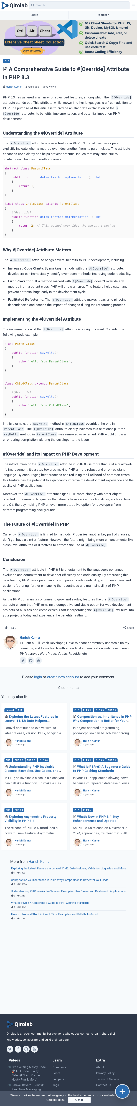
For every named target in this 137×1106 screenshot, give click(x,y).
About (100, 1067)
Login (34, 15)
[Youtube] (34, 1049)
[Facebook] (18, 1049)
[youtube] (38, 660)
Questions (59, 1067)
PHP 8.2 (87, 710)
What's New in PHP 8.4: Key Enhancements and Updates (96, 819)
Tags (55, 1085)
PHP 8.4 (112, 710)
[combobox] (79, 5)
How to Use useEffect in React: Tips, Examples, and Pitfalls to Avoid (54, 914)
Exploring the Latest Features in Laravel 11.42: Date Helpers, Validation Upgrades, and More (31, 721)
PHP (6, 61)
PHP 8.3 (99, 710)
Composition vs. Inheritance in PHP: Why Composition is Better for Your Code (103, 721)
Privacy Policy (105, 1073)
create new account (63, 677)
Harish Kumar (14, 86)
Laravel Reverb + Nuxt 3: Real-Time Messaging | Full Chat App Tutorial (28, 1089)
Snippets (58, 1079)
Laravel (10, 710)
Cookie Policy (55, 1100)
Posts (56, 1073)
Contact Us (103, 1085)
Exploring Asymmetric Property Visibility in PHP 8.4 (30, 819)
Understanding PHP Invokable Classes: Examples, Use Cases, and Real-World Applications (31, 771)
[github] (31, 660)
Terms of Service (107, 1079)
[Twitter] (10, 1049)
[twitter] (23, 660)
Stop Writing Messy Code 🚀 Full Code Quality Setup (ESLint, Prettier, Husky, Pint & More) (29, 1073)
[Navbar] (133, 5)
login (38, 677)
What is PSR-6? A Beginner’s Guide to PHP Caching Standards (102, 769)
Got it (79, 1100)
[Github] (26, 1049)
